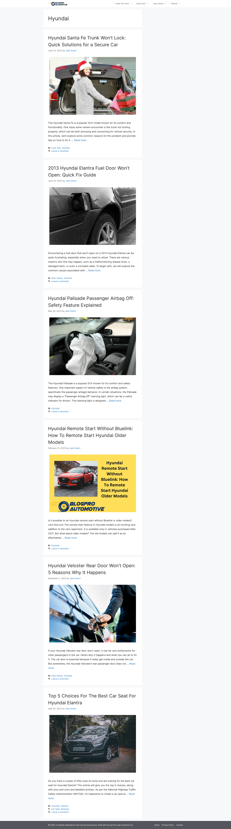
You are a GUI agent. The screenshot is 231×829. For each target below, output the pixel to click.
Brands (174, 3)
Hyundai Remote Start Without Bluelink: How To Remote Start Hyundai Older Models (90, 435)
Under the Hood (122, 3)
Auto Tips (56, 148)
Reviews (65, 809)
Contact (179, 825)
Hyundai (66, 148)
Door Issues (57, 278)
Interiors (64, 806)
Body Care (141, 3)
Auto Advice (158, 3)
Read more (80, 140)
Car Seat (55, 809)
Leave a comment (60, 151)
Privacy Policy (168, 825)
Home (157, 825)
